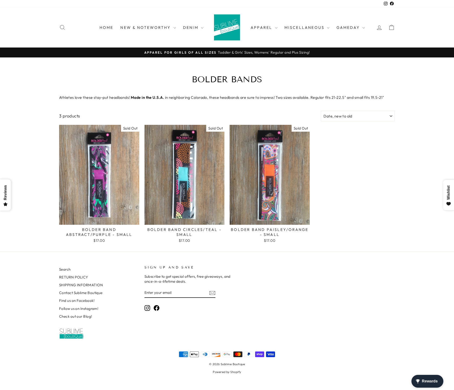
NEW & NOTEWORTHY (146, 27)
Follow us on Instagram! (78, 308)
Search (65, 269)
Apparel (262, 27)
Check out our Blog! (75, 316)
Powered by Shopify (227, 372)
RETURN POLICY (73, 277)
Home (107, 27)
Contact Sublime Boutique (81, 292)
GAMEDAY (348, 27)
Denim (191, 27)
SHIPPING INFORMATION (81, 285)
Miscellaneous (305, 27)
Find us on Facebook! (77, 300)
